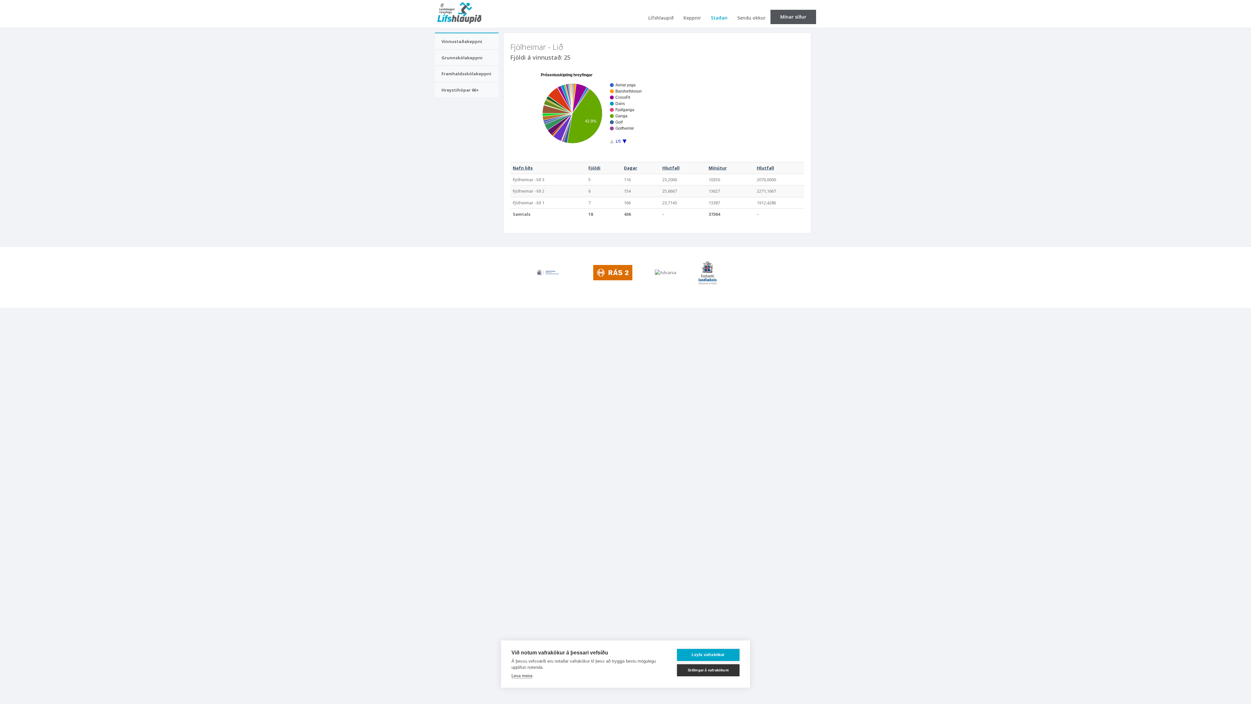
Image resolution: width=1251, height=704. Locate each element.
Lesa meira (521, 675)
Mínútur (718, 168)
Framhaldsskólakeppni (466, 74)
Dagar (630, 168)
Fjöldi (594, 168)
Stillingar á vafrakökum (708, 670)
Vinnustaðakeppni (461, 41)
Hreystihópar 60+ (460, 90)
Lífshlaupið (661, 18)
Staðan (719, 18)
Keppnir (692, 18)
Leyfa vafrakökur (708, 655)
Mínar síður (793, 17)
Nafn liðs (523, 168)
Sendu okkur (751, 18)
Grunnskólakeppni (461, 58)
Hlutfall (671, 168)
